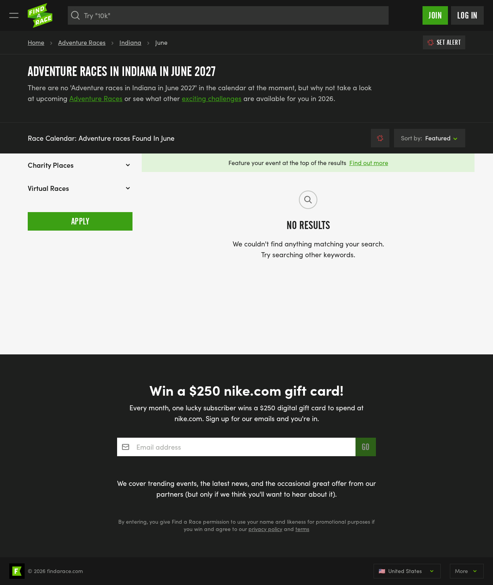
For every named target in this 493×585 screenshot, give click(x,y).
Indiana (130, 42)
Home (36, 42)
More (461, 571)
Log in (467, 15)
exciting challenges (211, 98)
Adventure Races (82, 42)
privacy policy (265, 529)
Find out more (368, 162)
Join (435, 15)
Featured (426, 138)
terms (302, 529)
